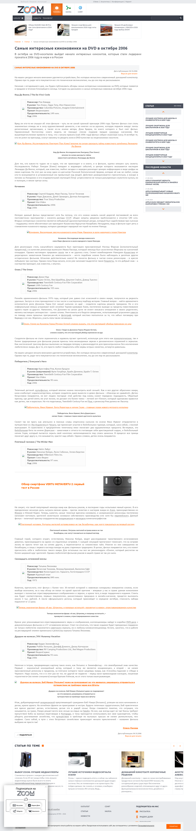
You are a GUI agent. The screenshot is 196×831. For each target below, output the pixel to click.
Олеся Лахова (130, 728)
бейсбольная (21, 430)
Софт (80, 12)
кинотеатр (132, 353)
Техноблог (48, 18)
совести (134, 312)
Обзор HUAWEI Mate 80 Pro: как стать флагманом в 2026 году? (40, 27)
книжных (114, 132)
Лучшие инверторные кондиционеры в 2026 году (158, 134)
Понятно (173, 826)
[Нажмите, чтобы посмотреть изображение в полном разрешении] (23, 109)
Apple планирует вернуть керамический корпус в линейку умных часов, (161, 182)
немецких (81, 518)
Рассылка (145, 811)
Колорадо (66, 713)
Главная (18, 42)
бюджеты (109, 261)
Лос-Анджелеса (39, 424)
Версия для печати (129, 74)
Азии (112, 510)
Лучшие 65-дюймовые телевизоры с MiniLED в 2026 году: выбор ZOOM (126, 27)
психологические (122, 338)
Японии (18, 513)
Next (163, 161)
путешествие (62, 716)
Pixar (90, 401)
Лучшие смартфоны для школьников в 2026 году (157, 126)
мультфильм (41, 390)
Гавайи (86, 711)
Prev (163, 112)
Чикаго (52, 424)
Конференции (118, 2)
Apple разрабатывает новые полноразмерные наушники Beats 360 (162, 193)
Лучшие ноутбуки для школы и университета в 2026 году (161, 119)
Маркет (128, 2)
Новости (37, 18)
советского (56, 628)
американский (47, 702)
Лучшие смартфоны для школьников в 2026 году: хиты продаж (83, 27)
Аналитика (105, 2)
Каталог (17, 18)
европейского (122, 515)
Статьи (28, 18)
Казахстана (129, 252)
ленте (61, 252)
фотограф (66, 315)
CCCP (68, 218)
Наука (68, 12)
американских (66, 518)
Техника (57, 12)
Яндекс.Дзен (146, 817)
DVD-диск (131, 622)
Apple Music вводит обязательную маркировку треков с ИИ (162, 203)
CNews (96, 2)
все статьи (177, 106)
